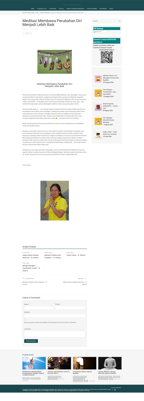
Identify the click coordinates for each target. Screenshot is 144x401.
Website (27, 312)
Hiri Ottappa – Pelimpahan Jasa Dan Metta (109, 92)
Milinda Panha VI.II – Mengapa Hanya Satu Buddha (111, 78)
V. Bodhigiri (52, 8)
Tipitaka (61, 8)
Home (32, 8)
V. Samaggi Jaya (41, 8)
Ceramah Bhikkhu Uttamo (54, 376)
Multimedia (103, 8)
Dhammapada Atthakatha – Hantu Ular (110, 106)
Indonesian (99, 31)
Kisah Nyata (26, 378)
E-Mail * (57, 304)
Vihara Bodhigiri (34, 29)
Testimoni (25, 29)
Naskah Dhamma (92, 8)
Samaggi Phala (72, 4)
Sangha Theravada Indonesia (75, 8)
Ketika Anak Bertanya (79, 379)
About (111, 8)
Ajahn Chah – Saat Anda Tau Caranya (110, 133)
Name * (26, 304)
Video (86, 381)
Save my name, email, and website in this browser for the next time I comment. (50, 322)
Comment (27, 329)
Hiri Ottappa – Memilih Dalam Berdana (108, 120)
